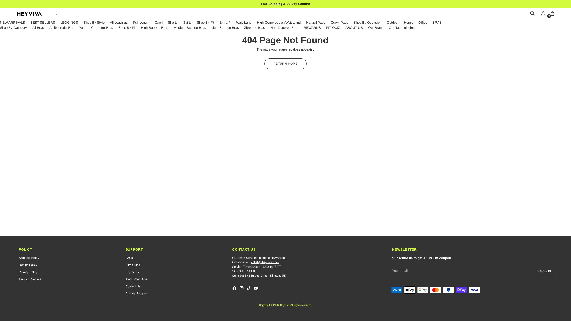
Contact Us (133, 286)
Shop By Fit (205, 22)
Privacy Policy (28, 272)
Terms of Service (30, 279)
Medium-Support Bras (190, 27)
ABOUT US (354, 27)
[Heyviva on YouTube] (256, 289)
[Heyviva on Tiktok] (249, 289)
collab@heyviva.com (265, 262)
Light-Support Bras (225, 27)
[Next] (56, 14)
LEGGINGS (69, 22)
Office (422, 22)
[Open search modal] (532, 13)
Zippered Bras (254, 27)
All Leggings (119, 22)
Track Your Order (137, 279)
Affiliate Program (136, 293)
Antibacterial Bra (61, 27)
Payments (132, 272)
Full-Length (141, 22)
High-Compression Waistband (279, 22)
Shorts (173, 22)
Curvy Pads (339, 22)
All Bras (38, 27)
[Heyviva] (29, 14)
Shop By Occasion (367, 22)
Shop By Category (13, 27)
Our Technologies (401, 27)
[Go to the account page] (542, 13)
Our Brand (376, 27)
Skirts (187, 22)
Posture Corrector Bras (96, 27)
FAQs (129, 257)
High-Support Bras (154, 27)
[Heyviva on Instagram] (242, 289)
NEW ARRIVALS (12, 22)
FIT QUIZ (333, 27)
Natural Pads (315, 22)
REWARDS (312, 27)
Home (408, 22)
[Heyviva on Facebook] (235, 289)
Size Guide (133, 265)
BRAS (437, 22)
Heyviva (285, 304)
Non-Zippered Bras (284, 27)
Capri (159, 22)
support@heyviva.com (272, 257)
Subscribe (544, 270)
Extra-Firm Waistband (235, 22)
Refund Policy (28, 265)
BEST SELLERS (42, 22)
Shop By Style (94, 22)
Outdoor (393, 22)
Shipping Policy (29, 257)
